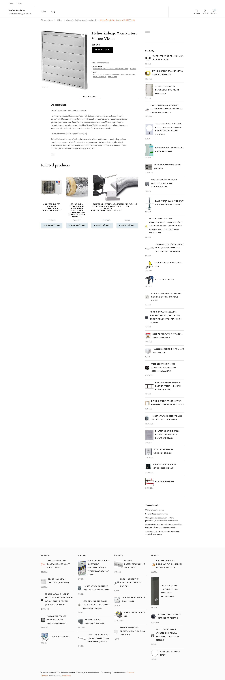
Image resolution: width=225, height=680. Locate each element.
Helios (133, 69)
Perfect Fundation (17, 10)
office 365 (112, 77)
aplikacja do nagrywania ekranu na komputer (114, 74)
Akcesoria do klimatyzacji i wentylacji (110, 69)
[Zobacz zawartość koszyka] (213, 11)
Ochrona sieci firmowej (154, 510)
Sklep (11, 3)
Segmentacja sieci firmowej (156, 514)
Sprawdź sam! (102, 50)
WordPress (66, 675)
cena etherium (99, 77)
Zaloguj (205, 13)
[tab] (89, 96)
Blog (20, 3)
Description (89, 97)
